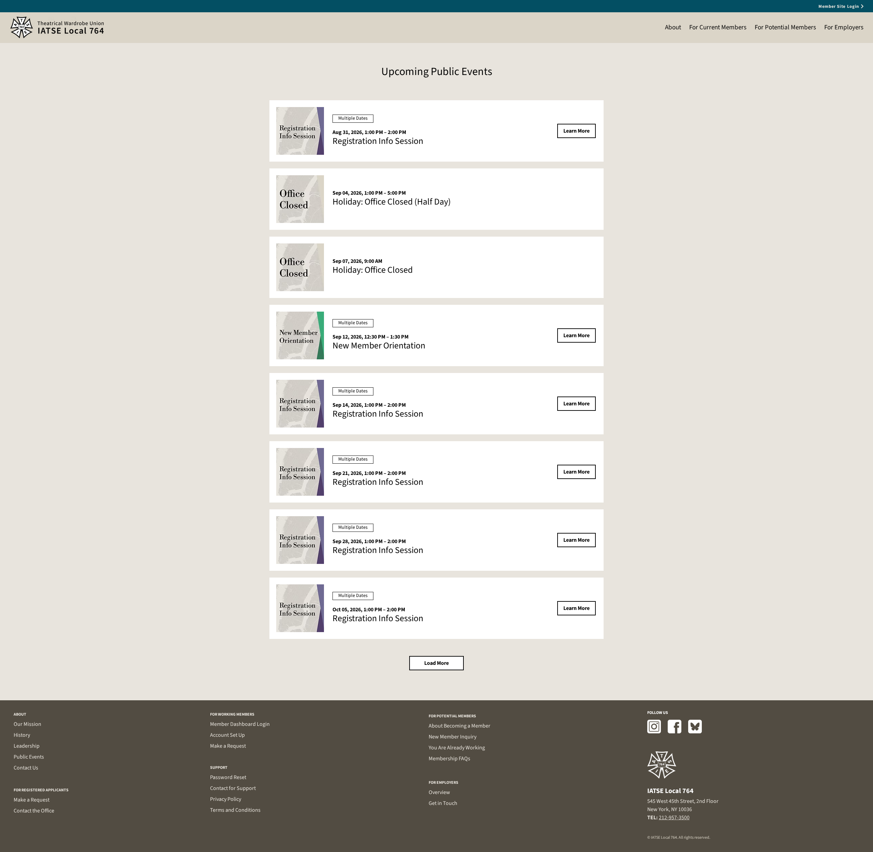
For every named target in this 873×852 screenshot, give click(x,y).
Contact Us (26, 768)
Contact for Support (233, 788)
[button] (377, 141)
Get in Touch (443, 803)
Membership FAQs (449, 758)
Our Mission (27, 724)
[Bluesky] (695, 726)
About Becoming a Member (459, 726)
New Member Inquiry (452, 737)
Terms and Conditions (235, 810)
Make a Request (31, 800)
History (22, 735)
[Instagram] (654, 726)
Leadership (27, 746)
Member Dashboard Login (240, 724)
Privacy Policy (225, 799)
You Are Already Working (457, 747)
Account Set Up (227, 735)
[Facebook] (674, 726)
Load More (436, 663)
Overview (439, 792)
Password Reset (228, 777)
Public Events (29, 757)
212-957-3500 (674, 817)
